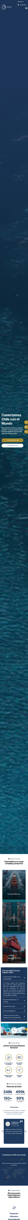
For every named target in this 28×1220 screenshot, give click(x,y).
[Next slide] (25, 1131)
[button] (14, 1031)
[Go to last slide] (3, 1131)
